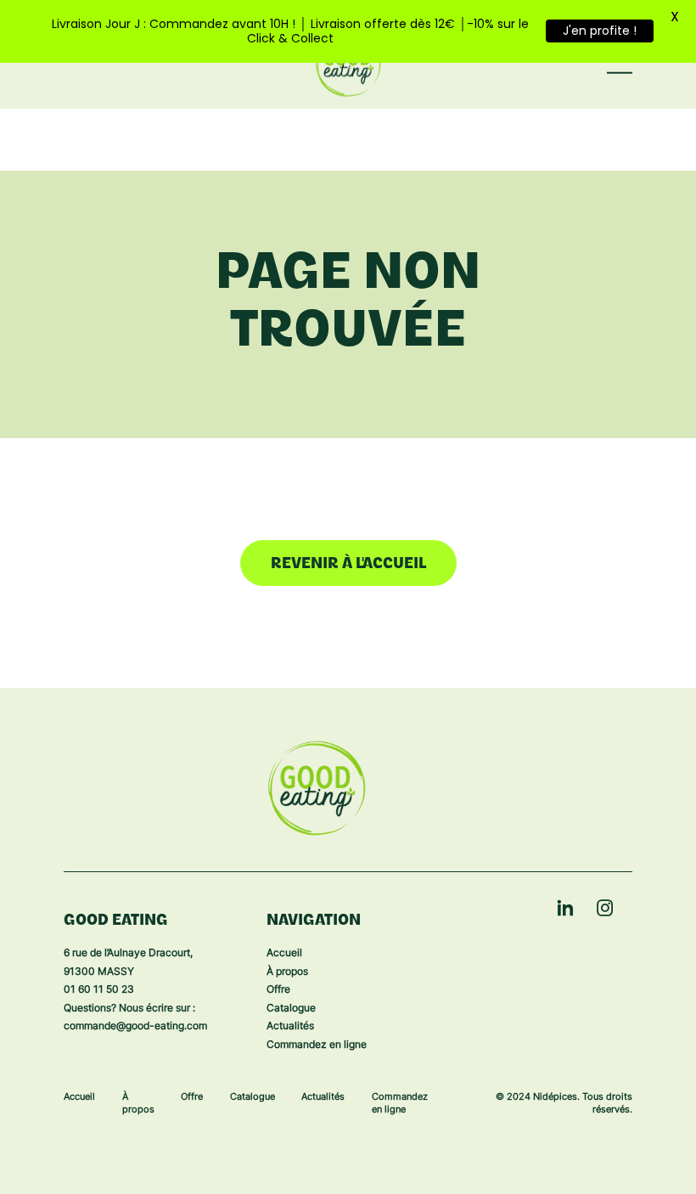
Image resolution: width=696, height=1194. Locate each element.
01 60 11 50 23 (99, 990)
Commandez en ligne (317, 1045)
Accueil (284, 954)
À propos (287, 972)
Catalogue (291, 1009)
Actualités (290, 1027)
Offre (278, 990)
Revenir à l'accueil (348, 564)
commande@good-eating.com (135, 1027)
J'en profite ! (600, 30)
